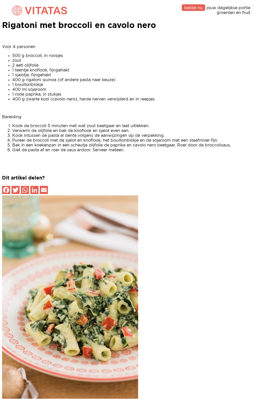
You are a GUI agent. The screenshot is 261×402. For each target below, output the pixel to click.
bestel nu (193, 8)
